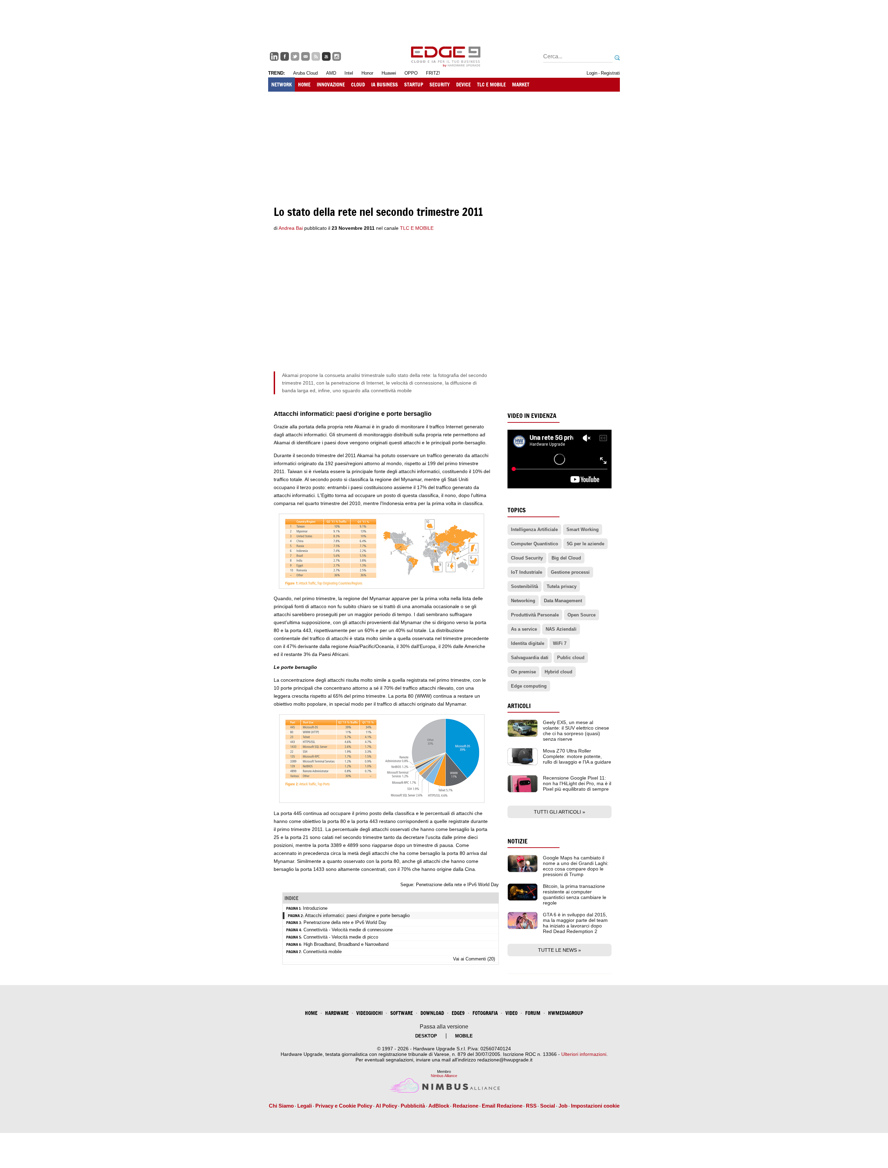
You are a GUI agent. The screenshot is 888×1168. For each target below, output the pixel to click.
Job (562, 1106)
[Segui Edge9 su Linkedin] (274, 56)
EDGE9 (458, 1013)
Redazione (465, 1106)
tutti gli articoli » (559, 812)
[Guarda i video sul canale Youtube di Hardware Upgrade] (326, 56)
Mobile (464, 1036)
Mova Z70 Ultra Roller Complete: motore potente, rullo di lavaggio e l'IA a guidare (577, 756)
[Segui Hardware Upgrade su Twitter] (295, 56)
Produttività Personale (535, 614)
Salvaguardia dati (529, 657)
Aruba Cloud (305, 73)
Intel (348, 73)
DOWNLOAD (432, 1013)
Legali (304, 1106)
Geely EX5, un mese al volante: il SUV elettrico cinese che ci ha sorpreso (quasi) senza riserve (576, 731)
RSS (531, 1106)
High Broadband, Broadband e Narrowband (346, 944)
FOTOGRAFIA (485, 1013)
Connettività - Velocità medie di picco (341, 937)
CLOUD (358, 84)
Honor (367, 73)
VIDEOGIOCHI (369, 1013)
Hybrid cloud (558, 671)
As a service (524, 629)
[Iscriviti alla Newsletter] (305, 56)
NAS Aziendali (561, 629)
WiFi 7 (559, 643)
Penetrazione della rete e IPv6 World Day (457, 884)
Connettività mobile (322, 951)
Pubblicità (413, 1106)
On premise (523, 671)
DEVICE (463, 84)
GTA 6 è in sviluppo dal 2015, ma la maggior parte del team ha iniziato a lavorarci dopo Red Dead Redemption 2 (575, 923)
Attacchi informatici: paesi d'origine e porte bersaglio (357, 915)
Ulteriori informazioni (583, 1054)
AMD (331, 73)
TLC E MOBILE (491, 84)
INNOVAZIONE (331, 84)
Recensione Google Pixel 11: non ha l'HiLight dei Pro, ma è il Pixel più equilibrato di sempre (577, 783)
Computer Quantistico (534, 543)
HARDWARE (337, 1013)
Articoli (519, 705)
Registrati (610, 73)
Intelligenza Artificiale (534, 529)
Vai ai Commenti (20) (474, 958)
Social (547, 1106)
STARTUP (413, 84)
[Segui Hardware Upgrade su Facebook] (284, 56)
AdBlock (438, 1106)
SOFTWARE (401, 1013)
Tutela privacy (562, 586)
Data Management (563, 600)
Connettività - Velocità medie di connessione (348, 929)
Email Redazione (502, 1106)
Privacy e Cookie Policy (343, 1106)
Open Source (581, 614)
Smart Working (582, 529)
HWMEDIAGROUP (565, 1013)
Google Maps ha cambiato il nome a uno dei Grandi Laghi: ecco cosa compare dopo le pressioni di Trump (575, 866)
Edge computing (529, 686)
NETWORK (281, 84)
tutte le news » (559, 950)
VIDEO (511, 1013)
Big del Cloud (566, 558)
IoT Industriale (526, 572)
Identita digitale (527, 643)
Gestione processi (570, 572)
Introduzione (315, 908)
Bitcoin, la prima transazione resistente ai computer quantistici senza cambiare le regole (574, 894)
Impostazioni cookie (595, 1106)
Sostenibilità (524, 586)
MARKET (520, 84)
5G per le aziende (585, 543)
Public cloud (570, 657)
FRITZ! (433, 73)
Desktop (426, 1036)
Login (592, 73)
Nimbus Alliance (444, 1076)
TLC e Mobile (417, 228)
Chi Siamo (281, 1106)
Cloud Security (527, 558)
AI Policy (386, 1106)
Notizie (517, 841)
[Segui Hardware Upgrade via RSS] (315, 56)
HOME (304, 84)
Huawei (389, 73)
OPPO (411, 73)
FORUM (532, 1013)
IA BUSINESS (384, 84)
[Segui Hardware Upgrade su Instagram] (336, 56)
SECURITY (439, 84)
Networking (523, 600)
